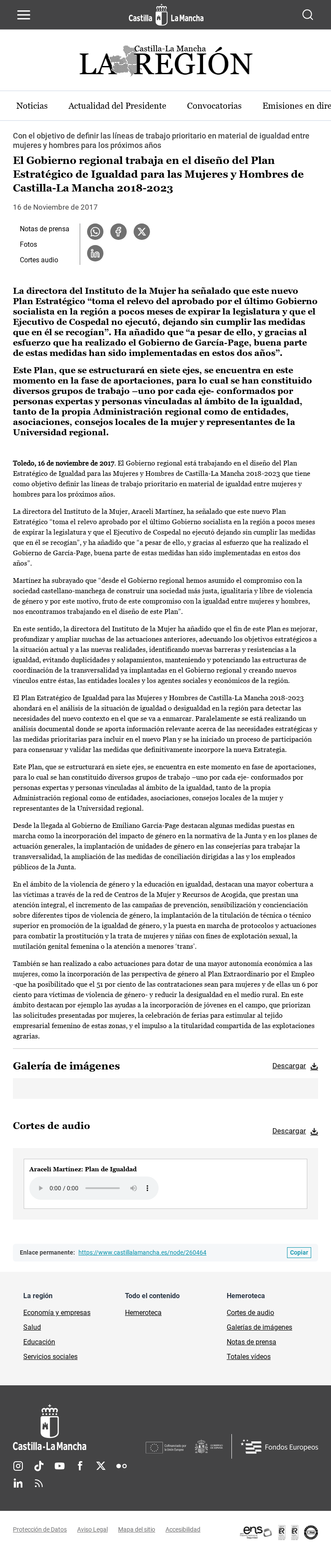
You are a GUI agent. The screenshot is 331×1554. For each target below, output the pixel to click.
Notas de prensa (44, 229)
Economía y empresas (57, 1313)
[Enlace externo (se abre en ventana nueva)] (278, 1532)
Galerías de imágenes (259, 1327)
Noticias (32, 105)
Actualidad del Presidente (117, 105)
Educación (39, 1342)
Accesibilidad (183, 1529)
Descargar (289, 1065)
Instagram (18, 1466)
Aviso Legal (92, 1529)
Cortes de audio (250, 1313)
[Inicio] (79, 1427)
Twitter (101, 1466)
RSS (38, 1483)
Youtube (59, 1466)
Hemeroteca (143, 1313)
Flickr (121, 1466)
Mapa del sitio (136, 1529)
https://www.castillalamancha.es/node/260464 (142, 1252)
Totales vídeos (249, 1357)
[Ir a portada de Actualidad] (165, 63)
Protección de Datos (40, 1529)
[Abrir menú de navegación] (23, 14)
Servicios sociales (50, 1357)
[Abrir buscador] (307, 14)
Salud (32, 1327)
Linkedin (18, 1483)
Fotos (28, 244)
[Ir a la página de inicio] (166, 14)
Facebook (80, 1466)
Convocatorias (214, 105)
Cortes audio (39, 260)
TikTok (38, 1466)
